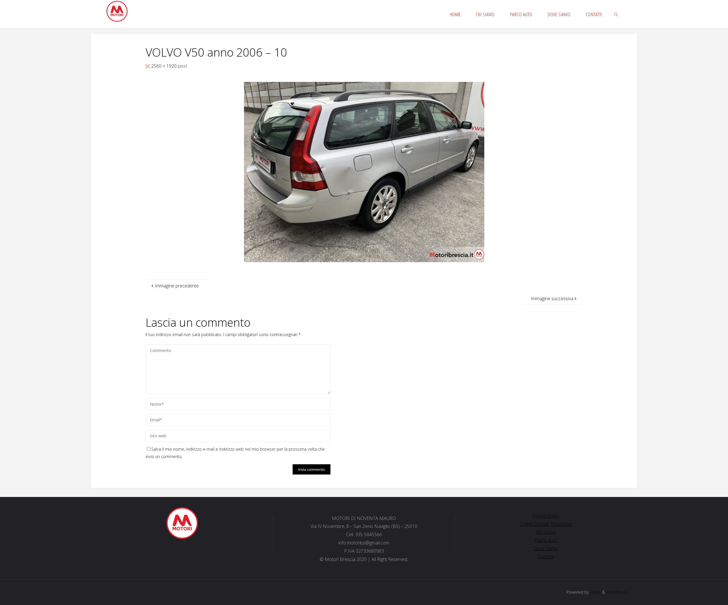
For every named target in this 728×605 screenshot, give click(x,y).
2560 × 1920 (164, 66)
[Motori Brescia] (117, 11)
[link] (616, 14)
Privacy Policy (545, 516)
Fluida (595, 592)
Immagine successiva (552, 298)
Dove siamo (546, 548)
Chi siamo (546, 532)
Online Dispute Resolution (546, 524)
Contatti (546, 557)
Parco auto (546, 540)
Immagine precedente (177, 286)
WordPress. (617, 592)
